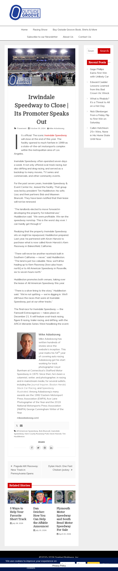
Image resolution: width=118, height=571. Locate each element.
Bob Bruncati (44, 431)
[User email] (21, 425)
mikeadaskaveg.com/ (28, 417)
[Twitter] (17, 425)
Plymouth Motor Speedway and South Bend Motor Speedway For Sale (65, 519)
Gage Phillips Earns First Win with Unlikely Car (99, 73)
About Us (68, 36)
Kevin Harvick (55, 434)
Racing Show (40, 29)
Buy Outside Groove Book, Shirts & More (75, 29)
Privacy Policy (59, 565)
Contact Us (85, 36)
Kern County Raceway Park (37, 434)
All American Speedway (27, 431)
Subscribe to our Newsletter (42, 36)
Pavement (21, 128)
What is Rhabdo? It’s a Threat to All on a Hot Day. (100, 102)
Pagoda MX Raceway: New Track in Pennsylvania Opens (24, 470)
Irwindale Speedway (55, 135)
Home (24, 29)
